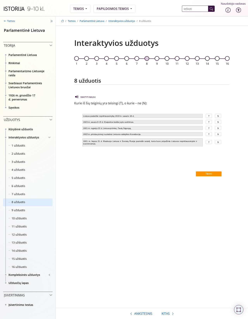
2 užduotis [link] (18, 153)
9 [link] (157, 63)
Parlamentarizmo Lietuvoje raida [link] (26, 73)
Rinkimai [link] (14, 63)
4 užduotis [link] (18, 170)
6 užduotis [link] (18, 186)
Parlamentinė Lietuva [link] (23, 55)
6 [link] (126, 63)
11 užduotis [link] (19, 226)
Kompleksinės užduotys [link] (24, 275)
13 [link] (197, 63)
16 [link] (227, 63)
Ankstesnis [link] (143, 313)
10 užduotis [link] (19, 218)
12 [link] (187, 63)
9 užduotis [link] (18, 210)
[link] (24, 9)
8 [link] (147, 63)
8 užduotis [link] (18, 202)
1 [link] (76, 63)
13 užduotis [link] (19, 242)
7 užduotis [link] (18, 194)
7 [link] (137, 63)
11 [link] (177, 63)
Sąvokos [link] (14, 107)
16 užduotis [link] (19, 267)
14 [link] (207, 63)
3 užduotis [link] (18, 162)
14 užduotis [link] (19, 250)
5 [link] (116, 63)
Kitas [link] (166, 313)
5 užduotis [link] (18, 178)
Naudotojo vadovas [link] (233, 3)
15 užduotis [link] (19, 259)
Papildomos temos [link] (113, 9)
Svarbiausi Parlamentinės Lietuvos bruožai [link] (25, 85)
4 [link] (106, 63)
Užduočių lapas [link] (19, 283)
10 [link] (167, 63)
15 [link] (217, 63)
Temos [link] (79, 9)
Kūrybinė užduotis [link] (21, 129)
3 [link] (96, 63)
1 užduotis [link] (18, 145)
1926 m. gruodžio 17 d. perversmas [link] (22, 97)
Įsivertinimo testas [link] (21, 305)
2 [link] (86, 63)
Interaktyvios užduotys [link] (24, 137)
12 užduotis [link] (19, 234)
